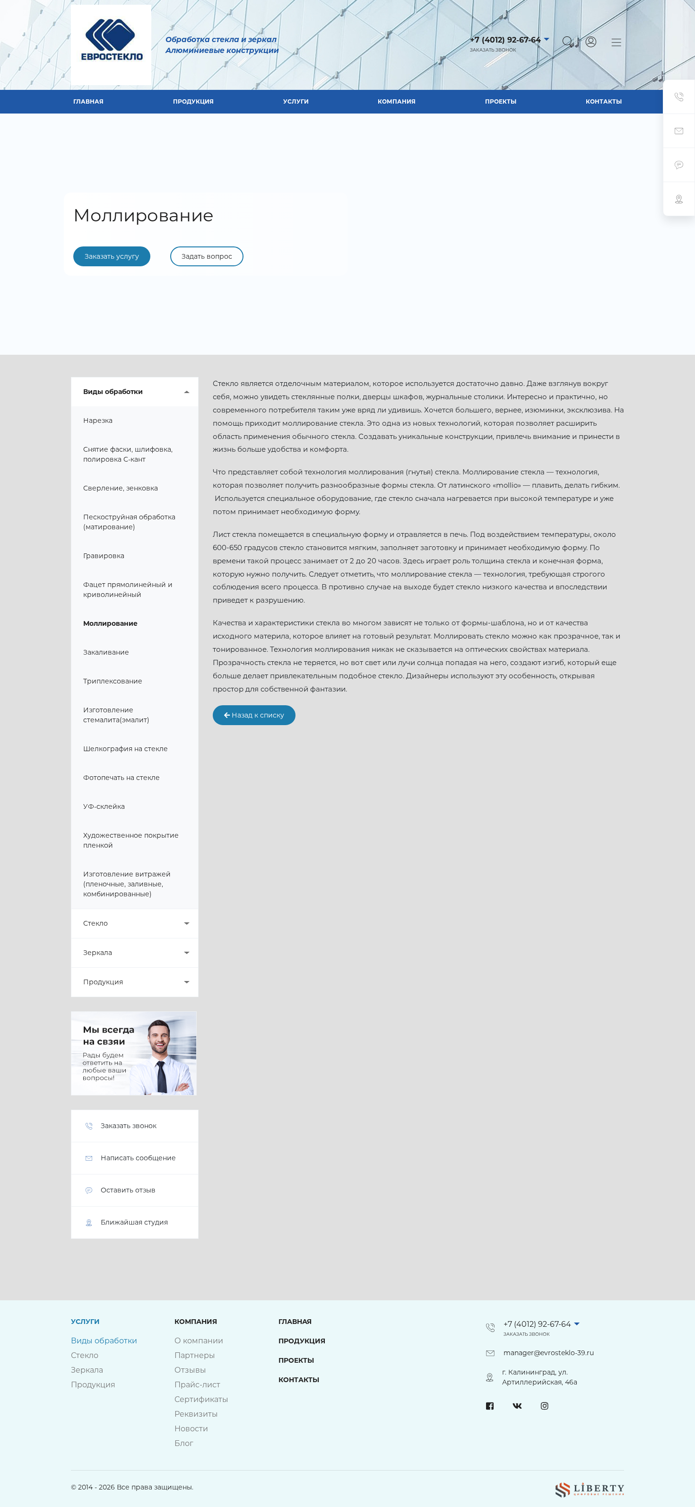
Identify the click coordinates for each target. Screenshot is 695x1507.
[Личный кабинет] (591, 42)
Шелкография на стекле (125, 749)
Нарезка (98, 420)
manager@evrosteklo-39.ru (549, 1353)
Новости (191, 1428)
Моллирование (110, 623)
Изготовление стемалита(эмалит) (116, 715)
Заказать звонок (493, 50)
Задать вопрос (207, 256)
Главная (88, 101)
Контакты (604, 101)
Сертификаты (201, 1399)
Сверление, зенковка (120, 488)
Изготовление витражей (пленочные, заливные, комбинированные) (127, 884)
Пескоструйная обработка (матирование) (129, 522)
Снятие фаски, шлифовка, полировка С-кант (128, 454)
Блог (183, 1443)
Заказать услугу (112, 256)
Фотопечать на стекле (121, 777)
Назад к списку (257, 715)
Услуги (296, 101)
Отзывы (190, 1370)
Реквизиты (196, 1414)
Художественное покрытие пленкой (131, 840)
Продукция (193, 101)
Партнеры (194, 1355)
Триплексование (112, 681)
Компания (397, 101)
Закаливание (106, 652)
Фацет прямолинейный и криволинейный (128, 589)
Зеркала (97, 952)
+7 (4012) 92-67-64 (505, 39)
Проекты (500, 101)
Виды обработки (113, 391)
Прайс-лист (197, 1384)
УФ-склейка (104, 806)
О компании (198, 1340)
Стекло (95, 923)
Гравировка (103, 556)
